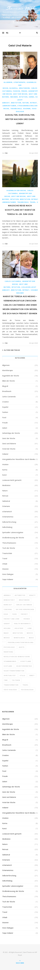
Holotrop (19, 628)
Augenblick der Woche (19, 85)
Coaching (8, 609)
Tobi (6, 153)
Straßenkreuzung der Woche (13, 537)
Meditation (16, 103)
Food (4, 417)
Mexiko (7, 638)
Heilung (7, 628)
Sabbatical (6, 501)
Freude (24, 91)
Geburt (7, 623)
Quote (21, 647)
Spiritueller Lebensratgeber (12, 532)
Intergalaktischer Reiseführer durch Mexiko (18, 459)
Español (5, 407)
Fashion (16, 91)
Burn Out (8, 605)
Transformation (11, 685)
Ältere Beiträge (12, 350)
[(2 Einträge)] (3, 641)
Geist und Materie (9, 443)
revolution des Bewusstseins (17, 656)
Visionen (27, 109)
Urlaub (4, 564)
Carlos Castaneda (13, 281)
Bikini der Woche (8, 381)
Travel (33, 202)
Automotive (20, 595)
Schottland (25, 661)
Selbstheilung (7, 527)
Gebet (4, 428)
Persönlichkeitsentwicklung (20, 642)
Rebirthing (8, 652)
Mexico (30, 633)
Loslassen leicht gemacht (11, 480)
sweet (32, 675)
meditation (18, 633)
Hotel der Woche (8, 449)
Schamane (35, 290)
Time (6, 680)
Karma (31, 97)
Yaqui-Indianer (7, 579)
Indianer (14, 97)
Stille (22, 675)
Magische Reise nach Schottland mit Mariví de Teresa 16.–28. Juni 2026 (20, 210)
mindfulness (19, 638)
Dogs (6, 614)
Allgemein (8, 82)
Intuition (23, 97)
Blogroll (14, 88)
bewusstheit (9, 600)
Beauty (32, 595)
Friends (27, 619)
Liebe (30, 628)
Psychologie (9, 647)
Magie (6, 633)
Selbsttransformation (14, 671)
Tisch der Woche (8, 548)
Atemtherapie (19, 82)
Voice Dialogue (7, 574)
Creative (5, 402)
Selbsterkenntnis (24, 666)
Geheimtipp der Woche (11, 433)
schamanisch (7, 511)
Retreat (33, 103)
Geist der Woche (20, 94)
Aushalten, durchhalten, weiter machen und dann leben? (20, 119)
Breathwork (24, 88)
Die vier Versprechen (25, 609)
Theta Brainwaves (9, 543)
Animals (7, 595)
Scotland (8, 666)
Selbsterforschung (9, 522)
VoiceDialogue (27, 689)
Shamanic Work (20, 8)
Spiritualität (10, 675)
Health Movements (22, 623)
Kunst (4, 475)
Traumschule (16, 109)
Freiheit (24, 614)
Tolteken (16, 680)
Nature (26, 103)
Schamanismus (7, 517)
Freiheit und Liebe (11, 619)
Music (31, 638)
